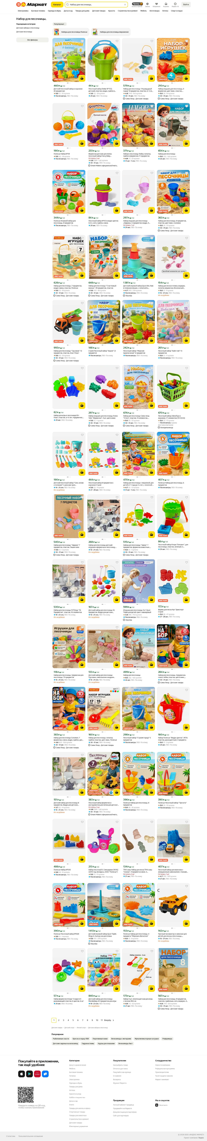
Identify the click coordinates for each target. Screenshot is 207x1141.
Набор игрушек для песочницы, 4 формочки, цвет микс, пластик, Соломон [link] (171, 90)
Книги (71, 1105)
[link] (61, 1039)
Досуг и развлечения (77, 1065)
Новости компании (162, 1065)
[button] (59, 24)
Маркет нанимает (162, 1079)
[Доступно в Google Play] (29, 1077)
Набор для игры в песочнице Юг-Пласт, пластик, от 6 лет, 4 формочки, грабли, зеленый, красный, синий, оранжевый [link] (68, 416)
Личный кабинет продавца (123, 1105)
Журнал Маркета (119, 1083)
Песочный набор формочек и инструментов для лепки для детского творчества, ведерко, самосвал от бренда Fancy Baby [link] (104, 804)
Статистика (10, 1136)
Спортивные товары (77, 1112)
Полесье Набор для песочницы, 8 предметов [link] (136, 804)
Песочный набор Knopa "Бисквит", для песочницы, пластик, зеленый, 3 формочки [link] (173, 546)
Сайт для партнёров (121, 1116)
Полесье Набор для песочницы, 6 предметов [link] (171, 484)
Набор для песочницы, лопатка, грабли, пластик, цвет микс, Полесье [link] (103, 739)
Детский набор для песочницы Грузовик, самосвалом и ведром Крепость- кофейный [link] (101, 676)
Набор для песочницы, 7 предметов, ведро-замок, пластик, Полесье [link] (68, 287)
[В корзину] (82, 78)
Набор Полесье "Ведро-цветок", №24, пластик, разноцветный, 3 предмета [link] (173, 739)
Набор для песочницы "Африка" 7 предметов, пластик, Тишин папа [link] (67, 546)
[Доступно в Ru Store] (45, 1077)
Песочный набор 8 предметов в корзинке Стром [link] (101, 484)
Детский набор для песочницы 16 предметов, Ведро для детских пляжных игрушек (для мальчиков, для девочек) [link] (104, 611)
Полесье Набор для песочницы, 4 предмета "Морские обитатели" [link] (136, 935)
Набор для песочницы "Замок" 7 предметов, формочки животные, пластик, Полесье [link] (136, 546)
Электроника (74, 1079)
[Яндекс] (201, 1138)
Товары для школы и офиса (79, 1108)
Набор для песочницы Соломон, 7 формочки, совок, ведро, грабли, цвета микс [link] (69, 739)
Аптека (72, 1090)
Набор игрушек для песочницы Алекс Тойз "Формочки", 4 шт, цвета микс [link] (103, 417)
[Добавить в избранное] (82, 41)
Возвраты (117, 1079)
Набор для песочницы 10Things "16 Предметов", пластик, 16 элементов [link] (68, 611)
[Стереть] (125, 4)
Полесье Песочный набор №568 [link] (66, 934)
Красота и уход (75, 1094)
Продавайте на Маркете (122, 1108)
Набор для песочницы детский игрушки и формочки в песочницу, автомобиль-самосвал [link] (102, 546)
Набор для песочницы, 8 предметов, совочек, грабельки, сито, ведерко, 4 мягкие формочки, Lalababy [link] (172, 1000)
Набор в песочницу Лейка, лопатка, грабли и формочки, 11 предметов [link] (137, 155)
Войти (186, 4)
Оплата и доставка (120, 1069)
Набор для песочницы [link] (166, 154)
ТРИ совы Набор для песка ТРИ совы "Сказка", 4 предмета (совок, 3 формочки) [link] (137, 871)
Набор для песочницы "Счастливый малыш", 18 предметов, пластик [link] (102, 287)
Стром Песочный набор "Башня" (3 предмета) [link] (102, 352)
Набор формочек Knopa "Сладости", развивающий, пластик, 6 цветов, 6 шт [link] (69, 1000)
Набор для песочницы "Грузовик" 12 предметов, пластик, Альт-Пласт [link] (68, 352)
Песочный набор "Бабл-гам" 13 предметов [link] (170, 352)
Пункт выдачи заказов (164, 1076)
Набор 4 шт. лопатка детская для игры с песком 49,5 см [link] (138, 1000)
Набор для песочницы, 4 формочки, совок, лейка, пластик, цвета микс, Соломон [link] (172, 676)
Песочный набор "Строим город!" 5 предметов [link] (137, 739)
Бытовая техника (76, 1072)
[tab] (23, 11)
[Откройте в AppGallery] (37, 1077)
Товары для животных (77, 1115)
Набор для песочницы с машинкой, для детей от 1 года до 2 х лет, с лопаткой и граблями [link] (138, 484)
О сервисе (117, 1076)
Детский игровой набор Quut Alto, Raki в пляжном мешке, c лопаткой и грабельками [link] (138, 287)
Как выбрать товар (120, 1065)
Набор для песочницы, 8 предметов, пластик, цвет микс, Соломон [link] (172, 222)
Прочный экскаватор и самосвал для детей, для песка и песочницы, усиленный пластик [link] (172, 935)
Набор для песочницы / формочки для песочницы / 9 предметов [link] (68, 676)
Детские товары (75, 1123)
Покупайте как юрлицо (122, 1072)
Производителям (162, 1072)
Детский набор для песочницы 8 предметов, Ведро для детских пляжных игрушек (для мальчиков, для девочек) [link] (69, 804)
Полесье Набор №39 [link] (62, 154)
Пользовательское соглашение (30, 1136)
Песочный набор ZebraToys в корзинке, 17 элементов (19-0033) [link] (171, 417)
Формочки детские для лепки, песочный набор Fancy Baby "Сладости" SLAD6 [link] (100, 155)
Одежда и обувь (75, 1083)
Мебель (72, 1069)
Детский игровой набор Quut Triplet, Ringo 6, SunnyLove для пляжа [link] (103, 935)
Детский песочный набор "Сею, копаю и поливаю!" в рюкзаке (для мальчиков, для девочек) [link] (69, 484)
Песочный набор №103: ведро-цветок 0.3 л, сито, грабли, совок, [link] (103, 222)
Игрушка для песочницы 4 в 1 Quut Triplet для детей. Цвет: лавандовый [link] (137, 611)
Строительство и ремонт (79, 1119)
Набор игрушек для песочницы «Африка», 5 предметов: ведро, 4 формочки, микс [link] (136, 222)
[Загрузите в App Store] (21, 1077)
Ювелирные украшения (78, 1126)
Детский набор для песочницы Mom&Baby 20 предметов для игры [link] (102, 1000)
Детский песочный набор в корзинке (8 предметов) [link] (68, 90)
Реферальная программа (165, 1069)
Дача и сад (73, 1101)
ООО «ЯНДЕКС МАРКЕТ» (194, 1135)
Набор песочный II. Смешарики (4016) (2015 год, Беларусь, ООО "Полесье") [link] (103, 871)
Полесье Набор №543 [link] (62, 870)
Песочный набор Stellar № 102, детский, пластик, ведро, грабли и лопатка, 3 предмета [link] (102, 90)
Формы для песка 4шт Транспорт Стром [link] (171, 611)
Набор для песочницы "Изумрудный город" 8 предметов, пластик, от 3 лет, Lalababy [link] (138, 90)
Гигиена (72, 1076)
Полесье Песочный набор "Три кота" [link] (172, 803)
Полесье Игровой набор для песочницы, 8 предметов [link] (65, 222)
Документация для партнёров (125, 1112)
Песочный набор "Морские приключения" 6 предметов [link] (134, 352)
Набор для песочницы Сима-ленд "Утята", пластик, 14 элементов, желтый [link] (136, 417)
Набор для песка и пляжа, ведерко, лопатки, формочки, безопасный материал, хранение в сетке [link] (171, 287)
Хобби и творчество (77, 1097)
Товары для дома (75, 1087)
